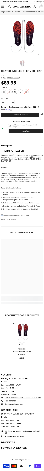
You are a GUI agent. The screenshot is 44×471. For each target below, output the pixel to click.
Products (17, 12)
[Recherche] (9, 6)
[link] (22, 299)
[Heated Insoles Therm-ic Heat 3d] (22, 332)
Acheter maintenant (22, 121)
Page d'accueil (6, 12)
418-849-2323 (10, 401)
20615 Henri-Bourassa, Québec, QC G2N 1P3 (23, 397)
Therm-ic (22, 349)
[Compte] (34, 6)
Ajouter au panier (20, 115)
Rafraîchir (25, 131)
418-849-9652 (10, 436)
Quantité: (4, 98)
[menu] (2, 6)
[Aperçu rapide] (14, 323)
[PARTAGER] (41, 114)
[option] (22, 36)
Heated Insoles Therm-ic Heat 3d (22, 353)
